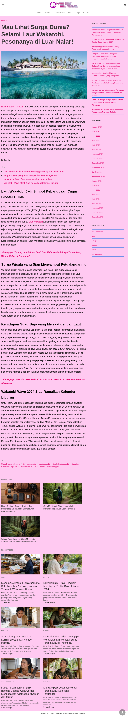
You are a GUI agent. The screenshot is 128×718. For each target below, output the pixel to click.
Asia (69, 13)
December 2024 (98, 217)
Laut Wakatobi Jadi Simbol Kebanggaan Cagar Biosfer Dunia (34, 171)
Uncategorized (97, 254)
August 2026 (97, 127)
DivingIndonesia (29, 464)
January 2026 (97, 158)
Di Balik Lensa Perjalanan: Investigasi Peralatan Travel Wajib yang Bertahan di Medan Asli (107, 82)
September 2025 (98, 176)
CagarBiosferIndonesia (10, 464)
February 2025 (97, 208)
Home (39, 13)
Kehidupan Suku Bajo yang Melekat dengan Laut (28, 179)
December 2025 (98, 163)
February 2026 (97, 154)
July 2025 (95, 185)
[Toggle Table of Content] (3, 167)
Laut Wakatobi (35, 222)
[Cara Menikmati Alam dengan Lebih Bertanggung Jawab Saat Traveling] (62, 493)
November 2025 (98, 167)
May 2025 (96, 194)
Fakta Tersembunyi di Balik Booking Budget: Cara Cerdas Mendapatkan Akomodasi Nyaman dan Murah (106, 66)
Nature (86, 13)
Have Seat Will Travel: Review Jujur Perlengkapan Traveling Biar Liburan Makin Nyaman (17, 508)
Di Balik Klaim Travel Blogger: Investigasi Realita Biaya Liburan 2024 (61, 586)
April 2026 (96, 145)
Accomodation (59, 13)
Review (47, 13)
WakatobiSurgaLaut (9, 467)
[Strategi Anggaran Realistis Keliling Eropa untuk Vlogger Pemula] (20, 617)
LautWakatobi (44, 464)
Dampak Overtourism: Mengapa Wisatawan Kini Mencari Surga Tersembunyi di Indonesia (61, 639)
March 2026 (96, 149)
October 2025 (97, 172)
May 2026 (96, 140)
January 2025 (97, 212)
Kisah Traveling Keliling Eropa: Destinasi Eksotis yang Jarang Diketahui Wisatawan (107, 102)
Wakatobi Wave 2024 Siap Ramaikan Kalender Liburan (31, 183)
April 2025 (96, 199)
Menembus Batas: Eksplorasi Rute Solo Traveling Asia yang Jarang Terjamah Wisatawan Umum (20, 586)
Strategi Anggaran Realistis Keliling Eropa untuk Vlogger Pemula (16, 639)
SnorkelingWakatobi (60, 464)
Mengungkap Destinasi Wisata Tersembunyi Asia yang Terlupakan (60, 690)
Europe (77, 13)
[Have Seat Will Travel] (64, 5)
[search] (125, 5)
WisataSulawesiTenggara (49, 467)
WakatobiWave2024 (28, 467)
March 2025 (96, 203)
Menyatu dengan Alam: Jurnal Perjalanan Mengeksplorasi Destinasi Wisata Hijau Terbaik (108, 92)
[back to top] (122, 712)
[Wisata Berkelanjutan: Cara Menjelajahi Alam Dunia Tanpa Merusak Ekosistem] (20, 526)
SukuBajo (75, 464)
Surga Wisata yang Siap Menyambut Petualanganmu (30, 175)
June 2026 (96, 136)
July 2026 (95, 131)
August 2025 (97, 181)
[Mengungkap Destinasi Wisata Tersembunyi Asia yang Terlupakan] (62, 668)
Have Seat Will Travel (12, 106)
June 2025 (96, 190)
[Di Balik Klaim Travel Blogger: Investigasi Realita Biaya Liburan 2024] (62, 564)
